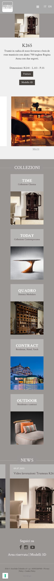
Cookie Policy (30, 571)
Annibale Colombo (7, 7)
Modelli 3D (38, 554)
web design (27, 576)
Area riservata (18, 554)
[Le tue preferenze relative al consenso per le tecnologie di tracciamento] (5, 576)
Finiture (27, 74)
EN (50, 6)
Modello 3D (27, 82)
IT (45, 6)
